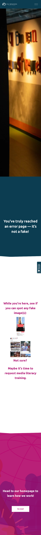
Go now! (20, 509)
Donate (39, 266)
